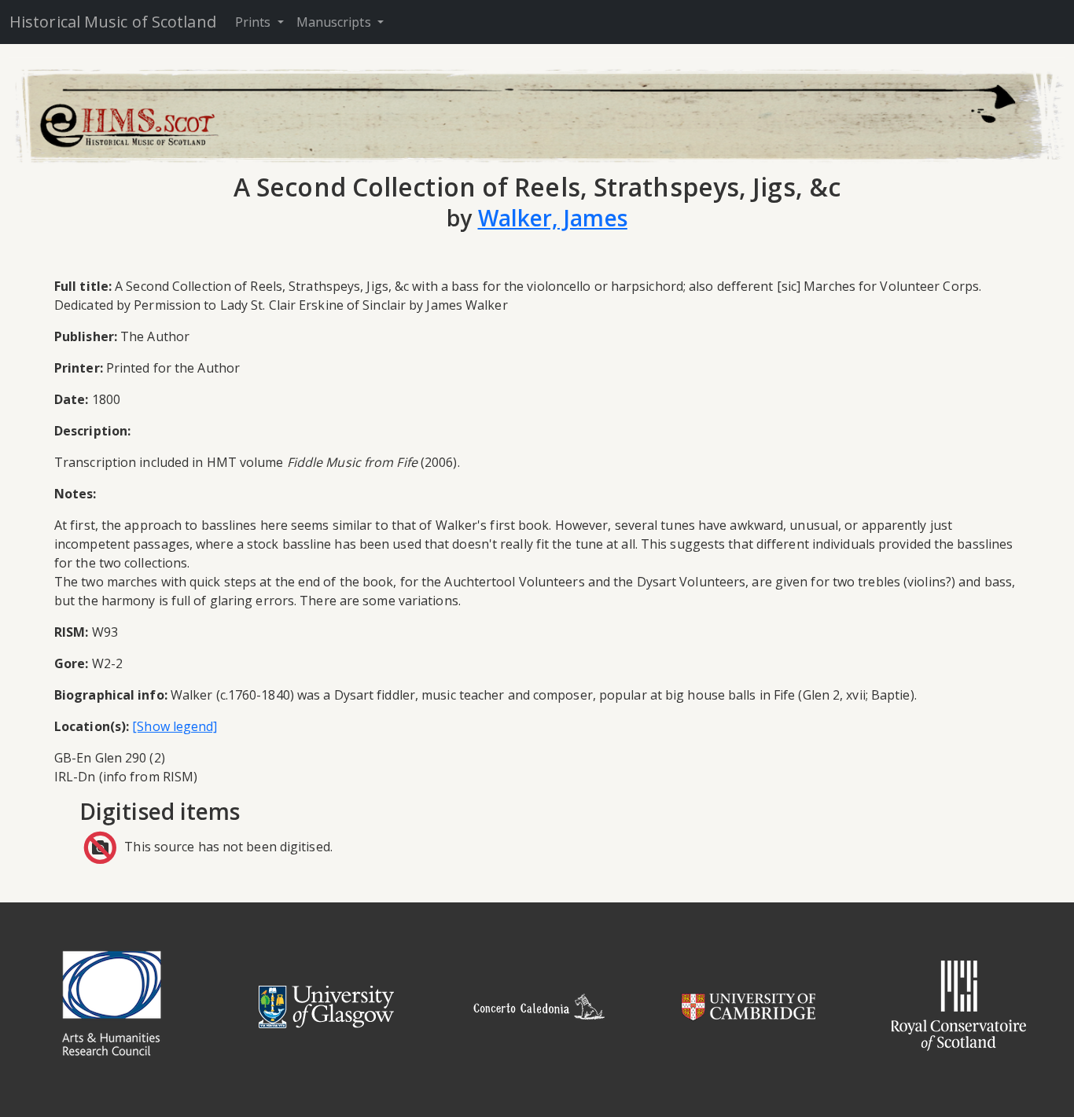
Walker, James (552, 218)
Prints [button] (254, 22)
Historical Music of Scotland (112, 21)
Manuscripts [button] (335, 22)
